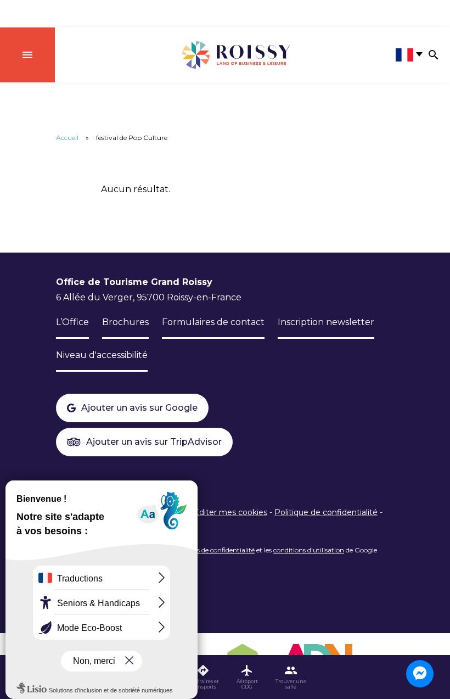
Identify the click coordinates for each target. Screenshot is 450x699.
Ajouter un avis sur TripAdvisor (154, 442)
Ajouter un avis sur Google (139, 407)
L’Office (72, 322)
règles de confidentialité (218, 550)
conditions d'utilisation (308, 550)
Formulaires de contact (213, 322)
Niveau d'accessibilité (102, 355)
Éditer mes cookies (230, 512)
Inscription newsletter (326, 322)
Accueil (67, 137)
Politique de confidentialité (326, 512)
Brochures (125, 322)
